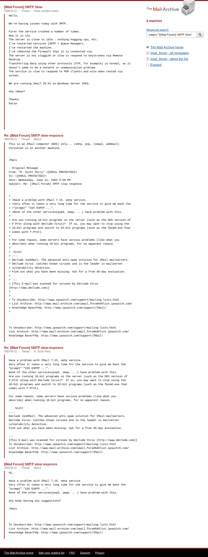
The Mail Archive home (166, 47)
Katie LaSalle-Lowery (46, 10)
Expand (155, 65)
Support (85, 552)
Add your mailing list (51, 552)
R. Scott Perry (42, 351)
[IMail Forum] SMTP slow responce (30, 464)
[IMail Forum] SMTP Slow (23, 7)
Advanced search (157, 29)
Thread (25, 10)
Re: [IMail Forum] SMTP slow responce (33, 135)
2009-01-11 (10, 10)
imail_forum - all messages (169, 53)
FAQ (72, 552)
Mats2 (37, 139)
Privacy (99, 552)
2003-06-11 (10, 139)
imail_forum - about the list (169, 59)
